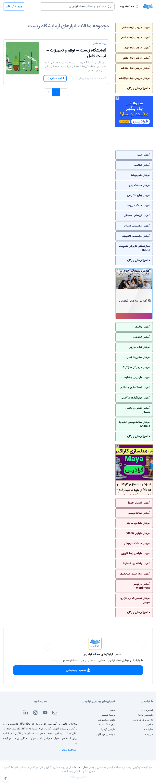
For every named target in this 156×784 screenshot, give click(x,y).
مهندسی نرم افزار (105, 734)
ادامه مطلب (57, 78)
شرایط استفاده (80, 767)
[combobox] (75, 6)
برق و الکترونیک (106, 725)
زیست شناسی (99, 43)
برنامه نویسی (108, 715)
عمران (112, 710)
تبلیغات (148, 729)
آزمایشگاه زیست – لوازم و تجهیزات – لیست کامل (76, 53)
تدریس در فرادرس (143, 720)
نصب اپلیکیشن (76, 670)
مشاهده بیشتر (69, 750)
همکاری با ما (145, 715)
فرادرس (149, 725)
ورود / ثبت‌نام (14, 6)
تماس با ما (147, 710)
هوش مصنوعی (106, 720)
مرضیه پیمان (85, 78)
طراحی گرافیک (107, 729)
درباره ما (148, 734)
